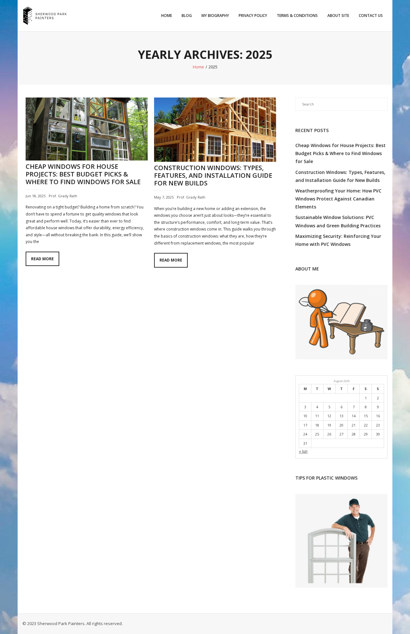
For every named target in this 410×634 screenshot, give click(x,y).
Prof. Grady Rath (63, 195)
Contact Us (371, 15)
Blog (187, 15)
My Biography (215, 15)
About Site (338, 15)
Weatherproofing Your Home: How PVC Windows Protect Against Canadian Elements (338, 199)
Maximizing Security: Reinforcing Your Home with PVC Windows (338, 240)
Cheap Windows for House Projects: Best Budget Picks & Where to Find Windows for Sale (83, 174)
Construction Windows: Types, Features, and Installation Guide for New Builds (213, 175)
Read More (42, 259)
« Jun (303, 451)
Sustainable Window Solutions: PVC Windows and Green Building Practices (338, 221)
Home (166, 15)
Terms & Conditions (297, 15)
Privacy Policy (253, 15)
